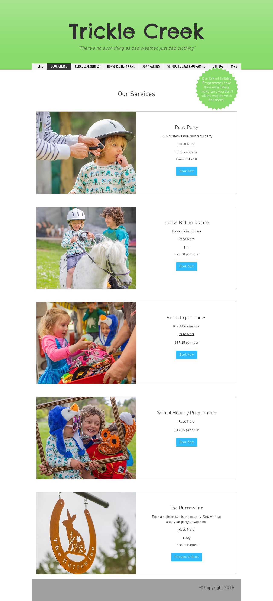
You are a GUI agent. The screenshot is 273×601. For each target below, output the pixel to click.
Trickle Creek (136, 31)
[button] (186, 171)
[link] (186, 127)
